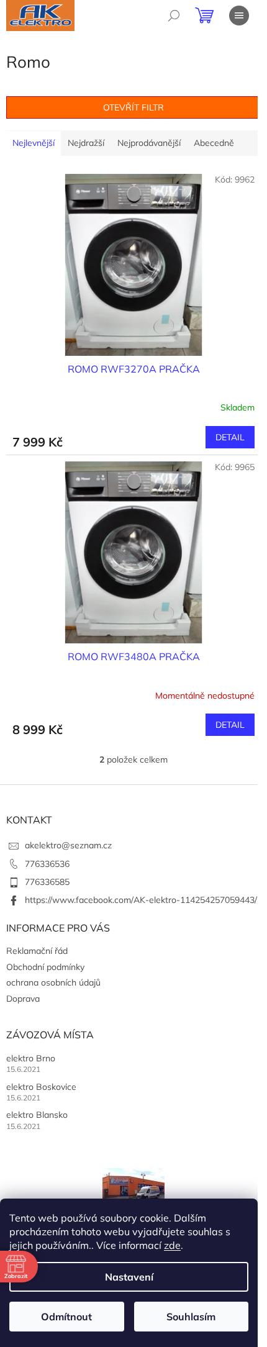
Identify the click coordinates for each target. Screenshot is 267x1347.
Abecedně (214, 142)
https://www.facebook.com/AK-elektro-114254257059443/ (141, 899)
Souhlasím (190, 1316)
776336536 (47, 863)
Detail (230, 437)
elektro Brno (30, 1058)
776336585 (47, 881)
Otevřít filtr (133, 107)
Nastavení (129, 1277)
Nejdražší (86, 142)
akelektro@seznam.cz (68, 845)
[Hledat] (173, 15)
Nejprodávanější (149, 142)
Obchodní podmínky (45, 967)
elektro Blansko (37, 1114)
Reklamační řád (37, 950)
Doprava (23, 998)
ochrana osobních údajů (53, 982)
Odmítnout (66, 1316)
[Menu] (239, 15)
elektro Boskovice (41, 1086)
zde (172, 1245)
